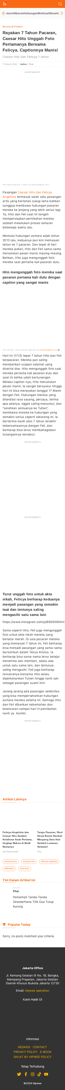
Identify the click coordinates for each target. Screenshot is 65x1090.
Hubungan (31, 13)
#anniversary (11, 861)
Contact (40, 1047)
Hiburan (18, 13)
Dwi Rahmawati (10, 851)
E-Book (45, 1052)
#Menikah (9, 868)
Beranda (7, 26)
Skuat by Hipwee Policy (32, 1057)
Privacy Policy (25, 1052)
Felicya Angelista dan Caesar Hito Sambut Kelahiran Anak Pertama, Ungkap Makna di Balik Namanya (17, 839)
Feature (8, 13)
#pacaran (24, 868)
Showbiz (55, 13)
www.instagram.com (48, 350)
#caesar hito (29, 861)
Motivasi (43, 13)
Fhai (31, 64)
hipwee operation (37, 990)
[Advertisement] (32, 108)
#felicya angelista (49, 861)
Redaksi (24, 1047)
